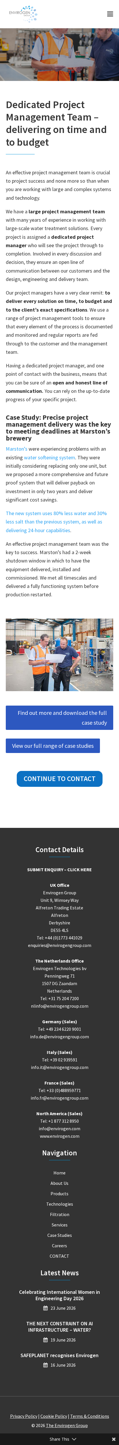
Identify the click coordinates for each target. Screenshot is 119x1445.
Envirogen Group (23, 14)
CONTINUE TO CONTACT (60, 778)
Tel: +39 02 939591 (59, 1060)
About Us (59, 1183)
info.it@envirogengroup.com (59, 1067)
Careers (59, 1245)
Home (59, 1173)
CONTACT (59, 1256)
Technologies (59, 1204)
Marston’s (16, 448)
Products (59, 1193)
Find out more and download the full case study (62, 717)
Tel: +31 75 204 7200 (59, 998)
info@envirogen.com (59, 1128)
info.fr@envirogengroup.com (59, 1098)
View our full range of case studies (53, 745)
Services (60, 1225)
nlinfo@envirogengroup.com (59, 1006)
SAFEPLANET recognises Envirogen (59, 1355)
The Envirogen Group (67, 1425)
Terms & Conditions (89, 1416)
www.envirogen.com (59, 1136)
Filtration (59, 1214)
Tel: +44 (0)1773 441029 (59, 938)
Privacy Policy (23, 1416)
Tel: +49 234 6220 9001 (59, 1029)
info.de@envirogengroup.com (59, 1036)
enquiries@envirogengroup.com (59, 945)
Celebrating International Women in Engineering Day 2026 (59, 1295)
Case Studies (59, 1235)
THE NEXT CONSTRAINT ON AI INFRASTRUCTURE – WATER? (59, 1326)
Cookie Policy (53, 1416)
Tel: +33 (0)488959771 (59, 1090)
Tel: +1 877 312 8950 (59, 1121)
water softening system (49, 457)
